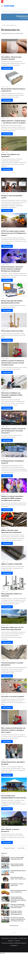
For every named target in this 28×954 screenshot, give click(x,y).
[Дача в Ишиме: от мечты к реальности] (14, 818)
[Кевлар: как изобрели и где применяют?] (14, 143)
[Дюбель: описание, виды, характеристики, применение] (14, 519)
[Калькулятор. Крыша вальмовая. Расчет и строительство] (5, 892)
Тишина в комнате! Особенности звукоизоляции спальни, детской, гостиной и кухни (12, 363)
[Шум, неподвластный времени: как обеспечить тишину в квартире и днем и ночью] (14, 717)
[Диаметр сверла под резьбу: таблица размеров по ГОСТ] (5, 866)
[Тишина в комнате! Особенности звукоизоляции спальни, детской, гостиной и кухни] (14, 350)
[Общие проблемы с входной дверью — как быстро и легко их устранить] (14, 110)
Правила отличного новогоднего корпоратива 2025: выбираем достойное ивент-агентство (12, 498)
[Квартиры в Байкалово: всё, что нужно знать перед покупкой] (14, 616)
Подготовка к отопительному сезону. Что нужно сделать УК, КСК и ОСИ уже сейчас (18, 906)
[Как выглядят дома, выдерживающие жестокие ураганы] (14, 785)
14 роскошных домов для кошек (12, 331)
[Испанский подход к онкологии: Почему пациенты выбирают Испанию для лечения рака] (14, 256)
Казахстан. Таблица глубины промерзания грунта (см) (17, 858)
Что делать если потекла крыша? (12, 696)
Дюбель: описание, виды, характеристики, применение (11, 531)
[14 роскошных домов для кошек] (14, 320)
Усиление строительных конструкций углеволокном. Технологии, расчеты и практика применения (18, 899)
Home (3, 25)
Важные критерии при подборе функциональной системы (11, 302)
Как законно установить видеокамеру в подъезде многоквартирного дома (16, 912)
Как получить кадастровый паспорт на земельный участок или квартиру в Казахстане (18, 919)
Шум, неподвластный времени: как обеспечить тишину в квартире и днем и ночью (13, 730)
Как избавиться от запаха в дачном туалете (17, 884)
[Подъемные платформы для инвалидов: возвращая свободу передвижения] (14, 382)
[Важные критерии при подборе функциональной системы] (14, 290)
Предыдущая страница (9, 848)
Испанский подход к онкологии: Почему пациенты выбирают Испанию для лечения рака (12, 269)
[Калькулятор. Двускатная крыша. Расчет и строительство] (5, 879)
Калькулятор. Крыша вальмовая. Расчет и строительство (19, 891)
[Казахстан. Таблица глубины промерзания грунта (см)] (5, 859)
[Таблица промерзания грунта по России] (5, 872)
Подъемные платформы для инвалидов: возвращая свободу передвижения (11, 395)
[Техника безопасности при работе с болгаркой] (14, 751)
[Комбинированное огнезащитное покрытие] (14, 450)
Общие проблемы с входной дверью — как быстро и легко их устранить (13, 122)
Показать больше (14, 925)
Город (7, 25)
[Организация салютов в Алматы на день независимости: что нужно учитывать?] (14, 418)
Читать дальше (7, 68)
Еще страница (21, 848)
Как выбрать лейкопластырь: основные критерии (11, 58)
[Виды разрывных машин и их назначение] (14, 583)
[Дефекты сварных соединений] (14, 553)
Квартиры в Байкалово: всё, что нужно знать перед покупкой (12, 628)
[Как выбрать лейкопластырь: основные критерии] (14, 46)
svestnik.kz (17, 940)
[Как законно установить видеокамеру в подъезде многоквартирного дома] (5, 913)
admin (3, 54)
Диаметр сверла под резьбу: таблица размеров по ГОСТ (17, 864)
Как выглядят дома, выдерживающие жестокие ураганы (13, 797)
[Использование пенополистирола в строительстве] (14, 78)
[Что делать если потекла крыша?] (14, 685)
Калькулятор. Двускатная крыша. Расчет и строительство (18, 878)
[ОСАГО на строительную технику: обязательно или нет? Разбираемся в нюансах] (14, 220)
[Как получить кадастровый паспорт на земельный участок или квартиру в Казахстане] (5, 919)
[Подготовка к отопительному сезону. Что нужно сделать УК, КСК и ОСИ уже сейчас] (5, 906)
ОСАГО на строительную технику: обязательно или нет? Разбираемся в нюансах (13, 233)
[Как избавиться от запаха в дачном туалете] (5, 886)
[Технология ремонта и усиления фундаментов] (14, 652)
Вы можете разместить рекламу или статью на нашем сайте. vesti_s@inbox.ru (14, 12)
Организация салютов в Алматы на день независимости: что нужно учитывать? (13, 431)
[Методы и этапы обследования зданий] (14, 185)
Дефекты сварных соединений (11, 564)
